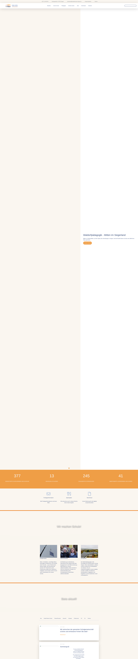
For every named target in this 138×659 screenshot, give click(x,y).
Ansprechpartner (88, 1)
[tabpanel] (69, 239)
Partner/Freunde (57, 618)
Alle (41, 618)
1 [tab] (69, 468)
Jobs (78, 5)
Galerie (96, 1)
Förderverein (76, 618)
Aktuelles (49, 5)
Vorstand (70, 618)
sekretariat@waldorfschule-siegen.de (74, 1)
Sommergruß (64, 647)
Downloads (83, 5)
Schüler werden (71, 5)
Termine (89, 618)
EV (81, 618)
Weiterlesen (63, 634)
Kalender (90, 5)
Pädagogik (64, 5)
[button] (49, 7)
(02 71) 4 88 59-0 (45, 1)
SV (84, 618)
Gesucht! (64, 618)
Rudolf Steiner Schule (48, 618)
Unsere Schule (56, 5)
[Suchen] (135, 5)
